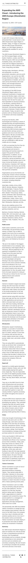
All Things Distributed (10, 3)
